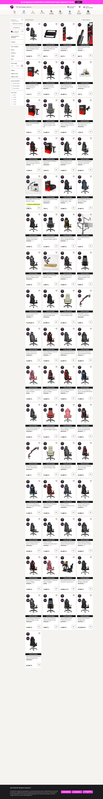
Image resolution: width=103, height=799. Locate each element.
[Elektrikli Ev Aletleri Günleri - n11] (51, 2)
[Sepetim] (79, 7)
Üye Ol (87, 7)
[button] (33, 43)
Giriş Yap (91, 7)
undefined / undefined (18, 23)
